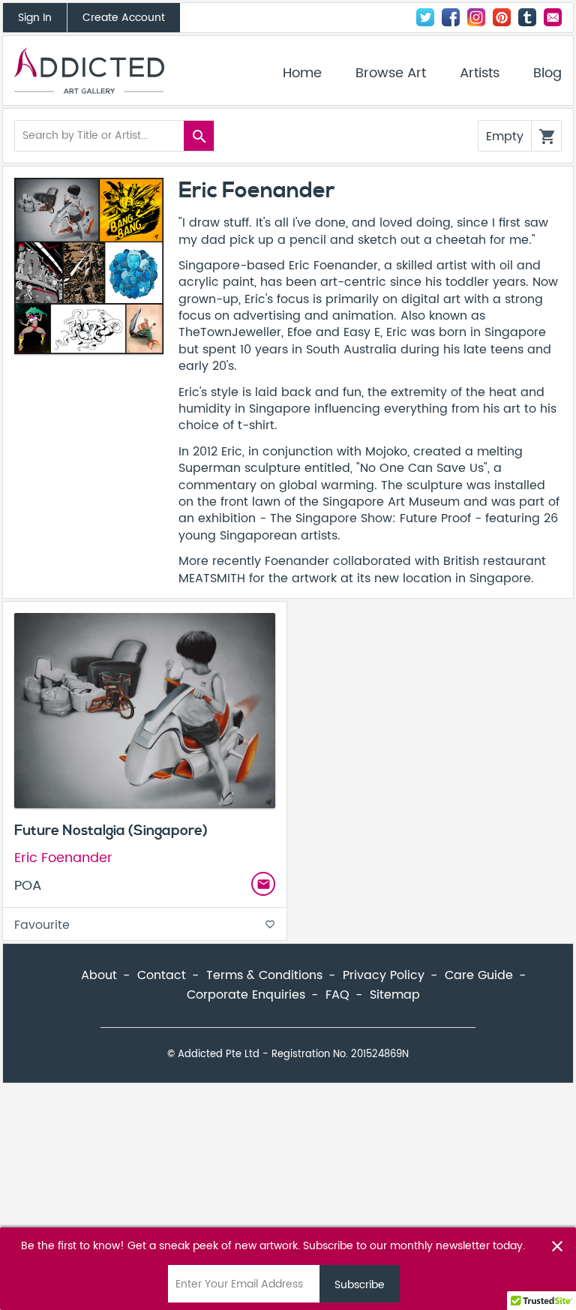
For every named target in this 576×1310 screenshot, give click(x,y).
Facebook (451, 17)
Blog (547, 73)
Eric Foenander (63, 858)
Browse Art (391, 73)
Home (302, 73)
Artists (480, 73)
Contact (553, 17)
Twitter (425, 17)
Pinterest (502, 17)
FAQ (338, 995)
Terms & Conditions (264, 975)
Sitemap (395, 995)
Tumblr (527, 17)
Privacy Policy (383, 975)
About (99, 975)
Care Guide (479, 975)
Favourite (144, 925)
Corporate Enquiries (246, 995)
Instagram (476, 17)
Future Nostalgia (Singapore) (111, 831)
